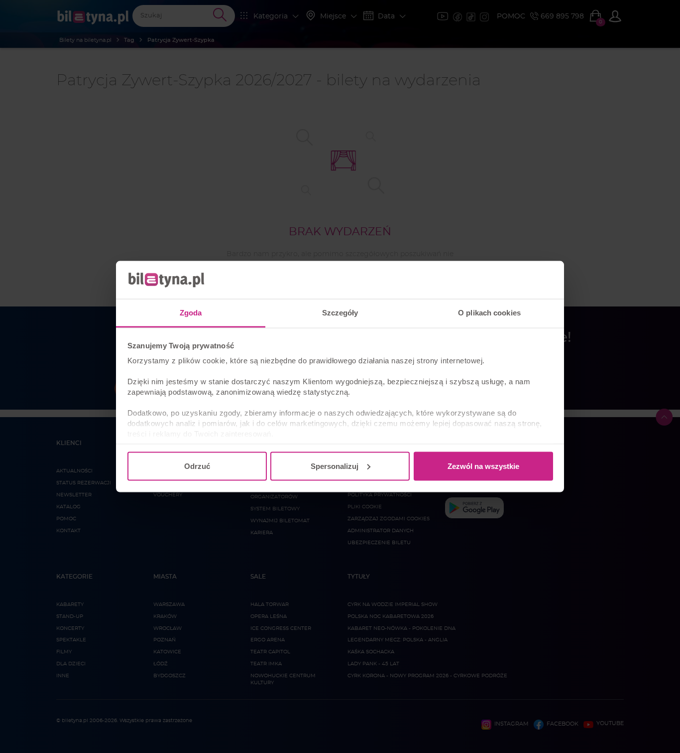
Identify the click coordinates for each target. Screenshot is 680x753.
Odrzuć (197, 465)
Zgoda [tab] (191, 312)
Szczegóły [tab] (340, 312)
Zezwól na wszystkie (483, 465)
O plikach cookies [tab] (489, 312)
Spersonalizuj (334, 465)
